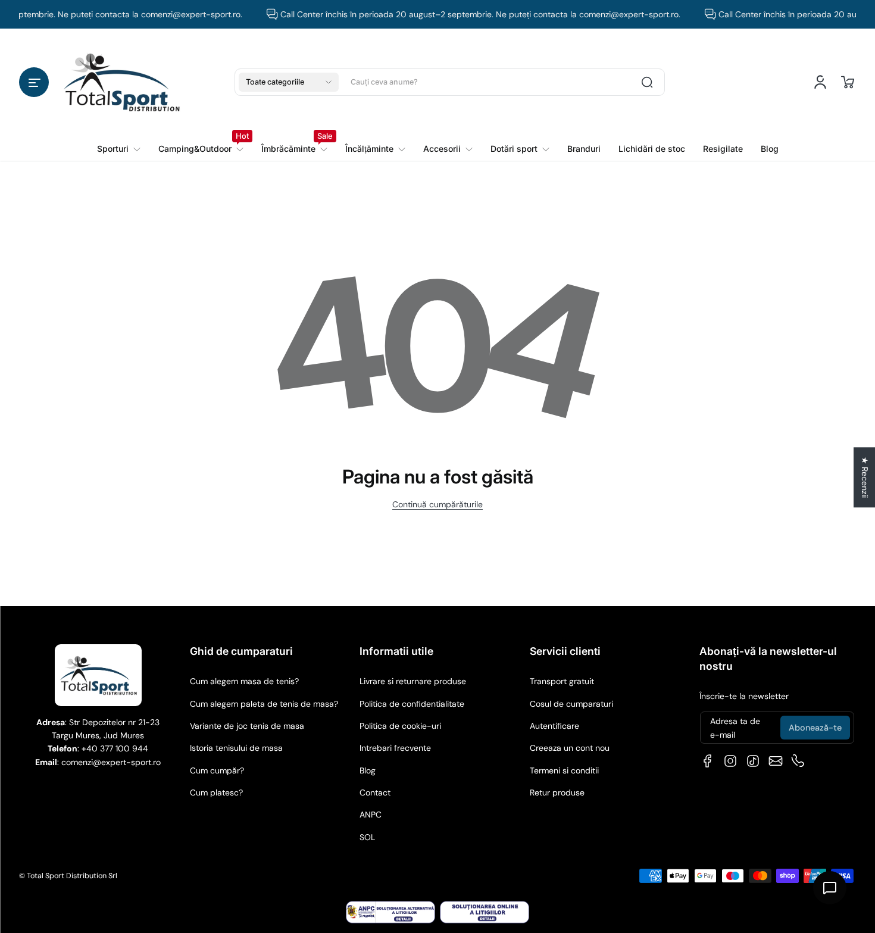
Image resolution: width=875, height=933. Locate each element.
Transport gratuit (562, 681)
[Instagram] (730, 761)
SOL (367, 837)
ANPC (371, 814)
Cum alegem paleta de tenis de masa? (264, 703)
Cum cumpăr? (217, 770)
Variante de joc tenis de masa (247, 725)
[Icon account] (820, 82)
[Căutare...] (647, 82)
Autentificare (554, 725)
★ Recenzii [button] (865, 477)
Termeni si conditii (564, 770)
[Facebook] (708, 761)
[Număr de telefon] (798, 761)
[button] (34, 82)
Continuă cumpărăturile (437, 504)
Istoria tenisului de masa (236, 747)
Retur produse (557, 792)
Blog (368, 770)
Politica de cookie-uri (400, 725)
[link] (200, 148)
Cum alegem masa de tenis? (244, 681)
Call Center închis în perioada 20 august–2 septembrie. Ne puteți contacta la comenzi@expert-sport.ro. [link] (473, 14)
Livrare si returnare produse (413, 681)
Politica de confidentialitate (412, 703)
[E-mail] (775, 761)
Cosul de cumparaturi (571, 703)
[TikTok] (753, 761)
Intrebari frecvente (395, 747)
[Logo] (121, 82)
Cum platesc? (216, 792)
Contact (375, 792)
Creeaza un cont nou (570, 747)
